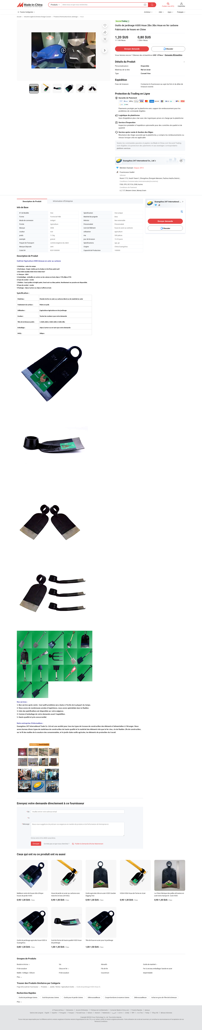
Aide (160, 12)
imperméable (147, 973)
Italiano (90, 1013)
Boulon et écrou (22, 964)
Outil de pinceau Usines (50, 997)
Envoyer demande (132, 49)
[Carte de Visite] (182, 211)
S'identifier (181, 6)
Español (54, 1013)
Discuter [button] (169, 49)
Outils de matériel (149, 964)
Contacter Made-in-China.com (119, 1010)
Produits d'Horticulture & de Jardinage (66, 17)
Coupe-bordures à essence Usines (117, 997)
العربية (114, 1013)
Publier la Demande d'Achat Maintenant (87, 844)
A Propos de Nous (58, 1010)
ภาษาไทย (140, 1013)
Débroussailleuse (94, 997)
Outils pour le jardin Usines (73, 997)
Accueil (19, 17)
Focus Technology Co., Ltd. (100, 1017)
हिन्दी (133, 1013)
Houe (82, 17)
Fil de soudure (22, 968)
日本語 (127, 1013)
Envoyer (36, 843)
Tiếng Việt (155, 1013)
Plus (18, 1002)
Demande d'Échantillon (173, 55)
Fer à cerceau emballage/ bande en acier (157, 968)
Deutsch (97, 1013)
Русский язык (80, 1013)
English (47, 1013)
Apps (169, 12)
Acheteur (147, 12)
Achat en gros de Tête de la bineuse (164, 997)
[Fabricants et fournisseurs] (29, 4)
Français (71, 1013)
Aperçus (147, 1010)
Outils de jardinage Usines (28, 997)
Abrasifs (104, 964)
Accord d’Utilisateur (82, 1010)
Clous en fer (63, 968)
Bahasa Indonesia (166, 1013)
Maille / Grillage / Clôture (26, 973)
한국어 (120, 1013)
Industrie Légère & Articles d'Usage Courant (37, 17)
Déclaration (69, 1010)
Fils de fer (104, 968)
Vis (60, 964)
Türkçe (147, 1013)
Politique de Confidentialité (99, 1010)
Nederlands (106, 1013)
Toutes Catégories (26, 12)
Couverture (105, 973)
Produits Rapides (136, 1010)
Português (62, 1013)
